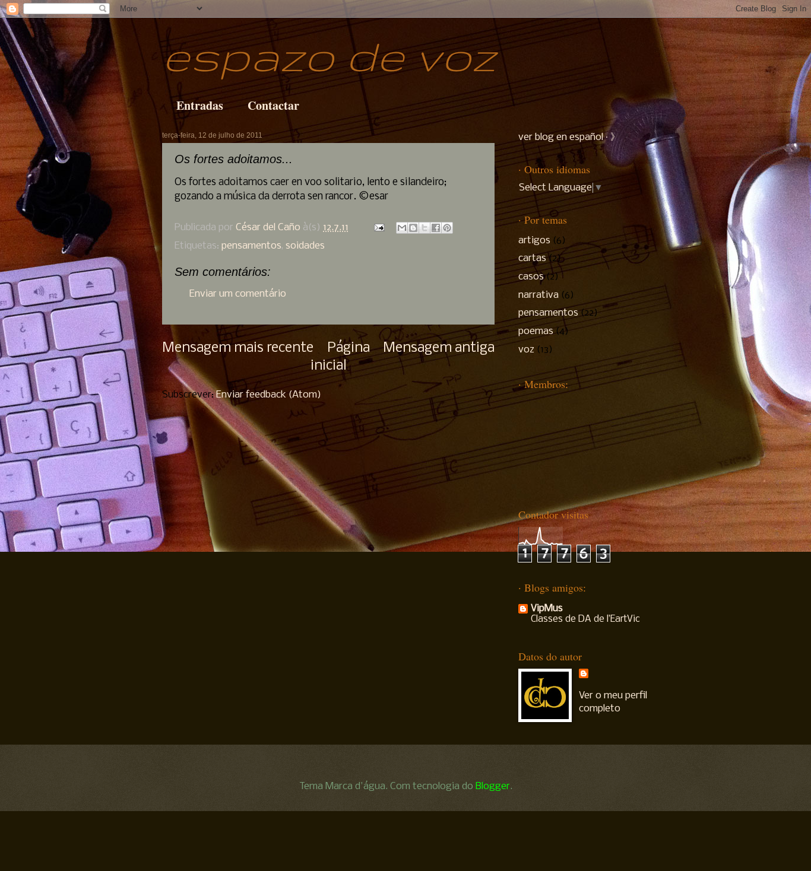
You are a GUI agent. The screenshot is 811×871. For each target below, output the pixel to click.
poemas (535, 331)
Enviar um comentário (237, 294)
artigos (534, 241)
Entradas (199, 105)
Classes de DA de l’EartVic (585, 619)
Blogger (493, 786)
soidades (305, 246)
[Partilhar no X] (424, 228)
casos (531, 277)
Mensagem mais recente (237, 348)
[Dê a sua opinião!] (413, 228)
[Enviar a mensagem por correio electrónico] (378, 227)
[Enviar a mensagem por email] (402, 228)
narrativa (538, 295)
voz (526, 350)
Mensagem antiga (439, 348)
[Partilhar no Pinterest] (447, 228)
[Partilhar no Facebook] (436, 228)
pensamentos (251, 246)
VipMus (547, 608)
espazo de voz (329, 55)
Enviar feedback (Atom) (268, 395)
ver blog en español (560, 137)
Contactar (273, 105)
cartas (532, 258)
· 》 (611, 137)
